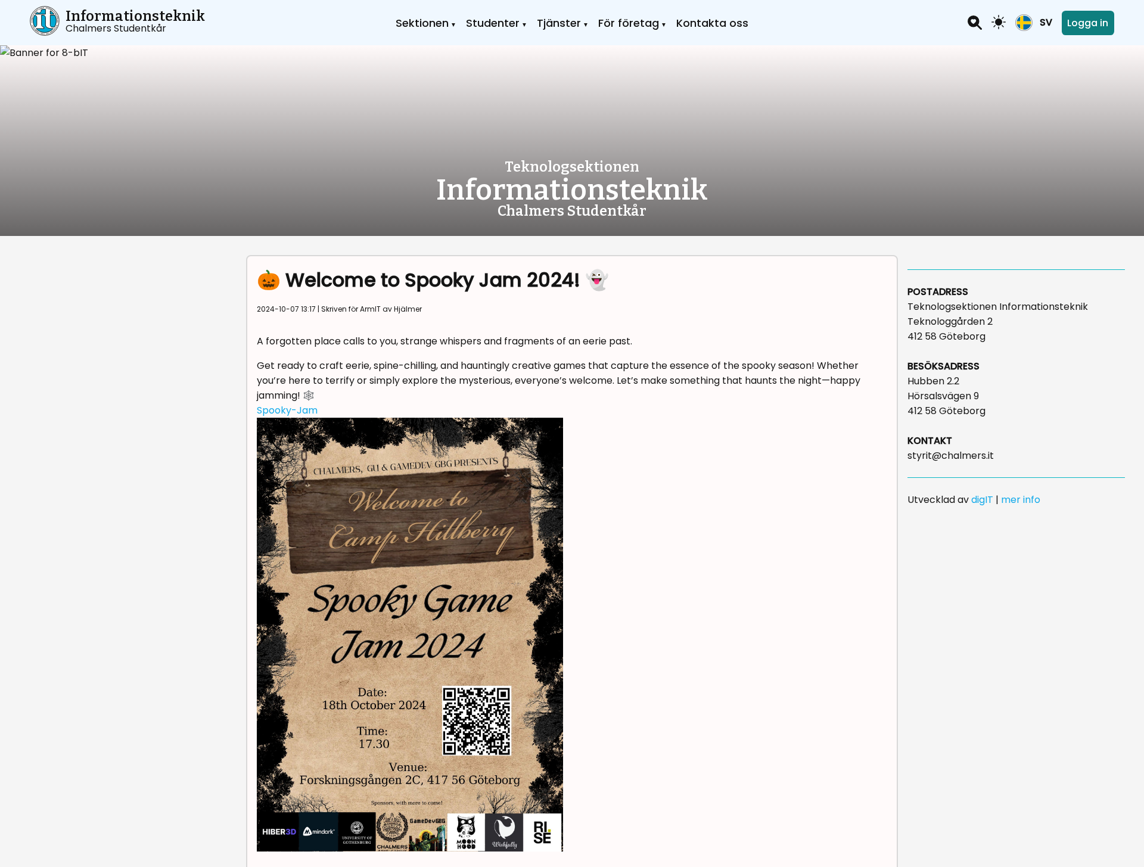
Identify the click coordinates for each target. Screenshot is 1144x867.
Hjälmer (408, 309)
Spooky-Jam (287, 410)
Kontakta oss (712, 22)
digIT (982, 499)
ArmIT (370, 309)
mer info (1020, 499)
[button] (1033, 23)
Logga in (1087, 23)
